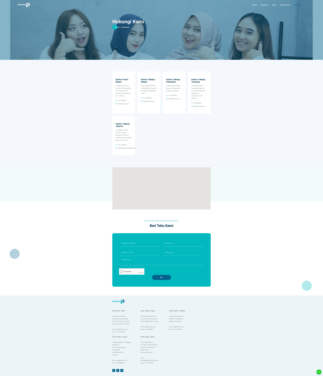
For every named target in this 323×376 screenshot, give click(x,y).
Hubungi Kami (298, 5)
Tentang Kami (264, 5)
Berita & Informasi (285, 5)
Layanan (274, 5)
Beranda (254, 5)
